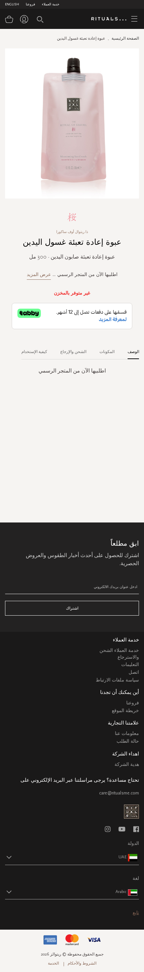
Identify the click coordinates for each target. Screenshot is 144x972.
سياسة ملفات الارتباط (117, 680)
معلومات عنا (127, 733)
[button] (66, 857)
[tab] (130, 349)
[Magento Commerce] (111, 19)
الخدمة (53, 963)
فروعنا (30, 4)
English (12, 4)
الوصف (133, 351)
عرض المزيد (39, 274)
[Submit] (40, 19)
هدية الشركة (127, 764)
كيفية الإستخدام (34, 351)
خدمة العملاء (50, 4)
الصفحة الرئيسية (125, 38)
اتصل (134, 672)
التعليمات (130, 664)
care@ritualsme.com (119, 793)
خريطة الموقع (125, 710)
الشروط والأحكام (82, 963)
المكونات (107, 351)
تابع (136, 913)
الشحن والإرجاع (73, 351)
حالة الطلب (128, 741)
